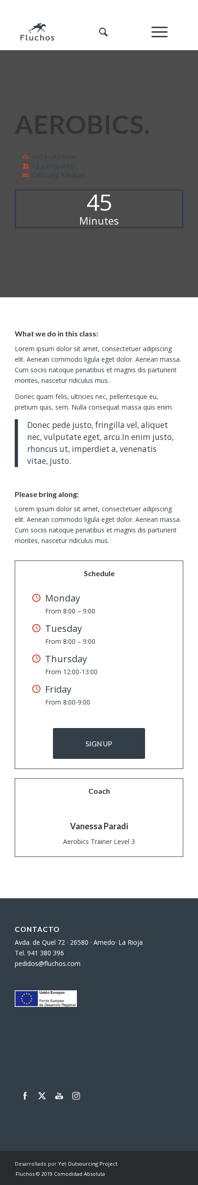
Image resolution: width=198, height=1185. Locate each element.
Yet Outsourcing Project (87, 1163)
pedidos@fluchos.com (48, 963)
